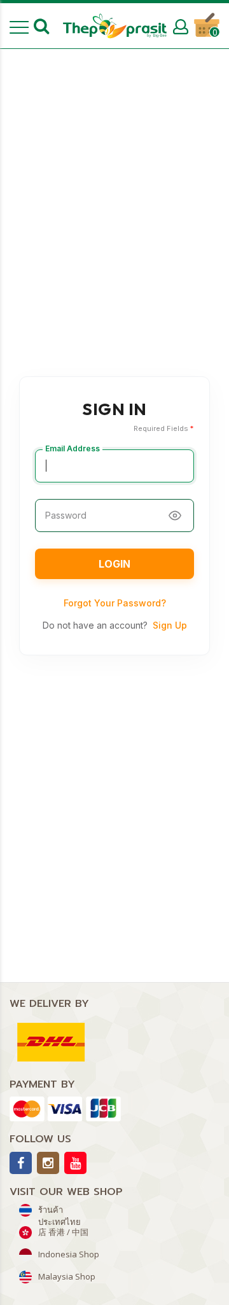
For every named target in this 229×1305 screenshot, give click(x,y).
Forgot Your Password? (115, 603)
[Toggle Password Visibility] (174, 515)
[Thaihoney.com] (114, 25)
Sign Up (170, 625)
